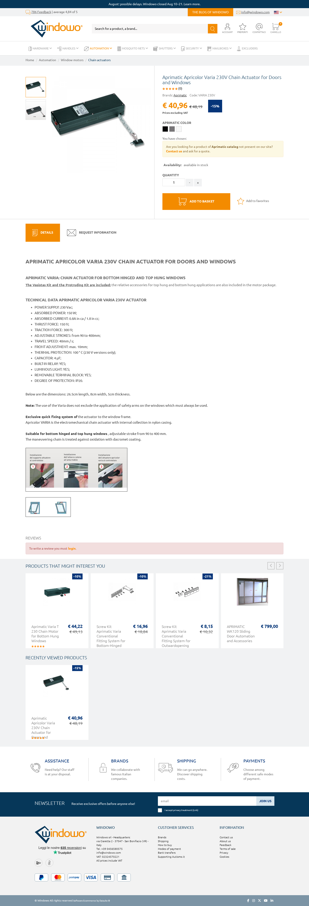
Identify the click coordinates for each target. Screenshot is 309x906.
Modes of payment (169, 848)
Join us (265, 801)
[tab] (43, 233)
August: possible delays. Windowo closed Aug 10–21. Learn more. (154, 4)
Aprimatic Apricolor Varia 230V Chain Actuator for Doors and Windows (43, 730)
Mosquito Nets (133, 48)
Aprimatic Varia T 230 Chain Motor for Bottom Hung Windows (45, 634)
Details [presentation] (46, 232)
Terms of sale (228, 848)
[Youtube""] (266, 900)
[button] (227, 28)
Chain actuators (99, 60)
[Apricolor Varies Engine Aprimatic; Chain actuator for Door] (36, 110)
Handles (69, 48)
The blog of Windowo (210, 12)
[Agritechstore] (39, 862)
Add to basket (201, 201)
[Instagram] (253, 900)
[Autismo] (49, 862)
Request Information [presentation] (97, 232)
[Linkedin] (272, 900)
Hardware (41, 48)
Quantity (170, 175)
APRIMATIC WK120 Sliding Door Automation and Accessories (241, 634)
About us (225, 841)
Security (193, 48)
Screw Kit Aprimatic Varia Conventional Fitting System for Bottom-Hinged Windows (111, 638)
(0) (180, 88)
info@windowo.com (255, 12)
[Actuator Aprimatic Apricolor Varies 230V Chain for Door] (100, 122)
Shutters (166, 48)
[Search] (212, 28)
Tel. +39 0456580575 (109, 848)
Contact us (226, 837)
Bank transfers (167, 852)
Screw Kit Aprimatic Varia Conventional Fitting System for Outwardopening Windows (176, 638)
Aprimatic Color (176, 123)
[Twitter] (259, 900)
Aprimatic (180, 95)
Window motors (72, 60)
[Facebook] (248, 900)
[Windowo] (54, 29)
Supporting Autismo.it (171, 856)
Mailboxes (220, 48)
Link (195, 810)
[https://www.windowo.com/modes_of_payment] (154, 877)
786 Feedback (41, 12)
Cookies (224, 856)
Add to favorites (257, 201)
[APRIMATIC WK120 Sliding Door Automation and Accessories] (252, 594)
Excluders (250, 48)
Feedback (225, 844)
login (72, 548)
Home (30, 60)
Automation (99, 48)
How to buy (165, 844)
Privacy (224, 852)
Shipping (163, 841)
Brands (162, 837)
